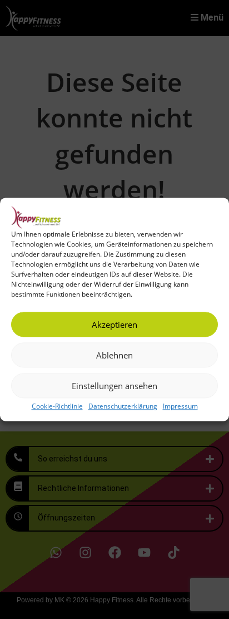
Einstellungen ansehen (114, 385)
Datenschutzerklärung (122, 406)
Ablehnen (114, 355)
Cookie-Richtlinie (57, 406)
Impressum (180, 406)
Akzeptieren (114, 324)
